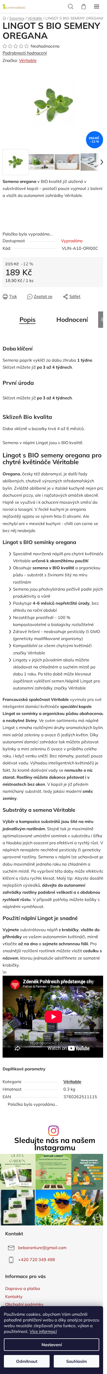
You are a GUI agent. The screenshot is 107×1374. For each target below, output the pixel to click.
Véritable (28, 60)
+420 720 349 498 (36, 1259)
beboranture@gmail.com (42, 1247)
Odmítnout (26, 1361)
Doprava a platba (22, 1288)
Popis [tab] (27, 319)
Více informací (43, 1331)
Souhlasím (76, 1361)
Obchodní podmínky (24, 1304)
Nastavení (52, 1344)
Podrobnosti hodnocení (25, 52)
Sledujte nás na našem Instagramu (54, 1144)
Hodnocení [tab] (72, 319)
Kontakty (14, 1296)
